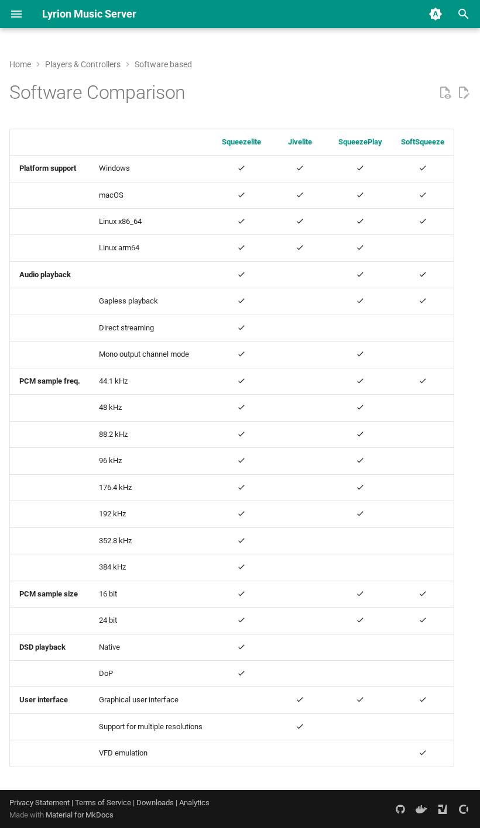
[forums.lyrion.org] (442, 808)
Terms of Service (103, 802)
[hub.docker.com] (421, 808)
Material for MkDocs (80, 814)
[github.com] (400, 808)
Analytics (194, 802)
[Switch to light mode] (435, 14)
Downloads (155, 802)
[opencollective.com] (463, 808)
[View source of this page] (445, 93)
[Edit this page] (464, 93)
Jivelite (300, 141)
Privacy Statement (39, 802)
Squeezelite (241, 141)
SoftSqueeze (422, 141)
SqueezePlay (360, 141)
